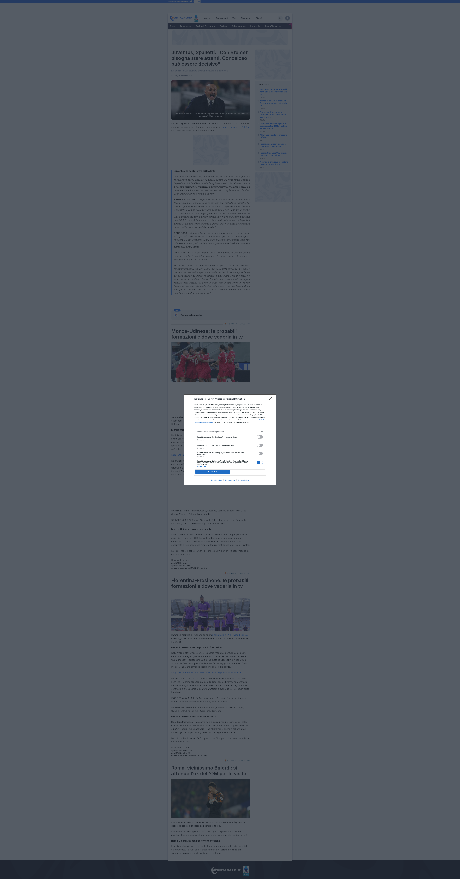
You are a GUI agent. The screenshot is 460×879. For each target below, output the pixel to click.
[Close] (271, 399)
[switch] (260, 437)
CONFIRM (212, 471)
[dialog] (230, 439)
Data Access (230, 480)
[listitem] (230, 431)
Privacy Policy (243, 480)
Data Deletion (216, 480)
